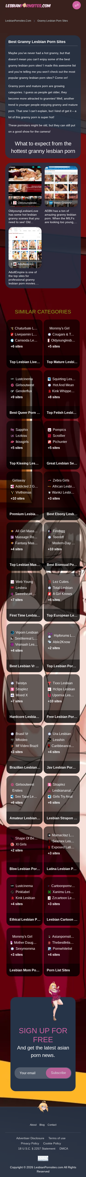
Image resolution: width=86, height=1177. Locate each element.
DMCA (63, 1148)
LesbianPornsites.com (18, 20)
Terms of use (57, 1138)
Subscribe (58, 1073)
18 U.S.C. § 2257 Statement (36, 1148)
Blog (42, 1124)
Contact (52, 1124)
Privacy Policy (30, 1143)
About (33, 1124)
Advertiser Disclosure (30, 1138)
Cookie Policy (52, 1143)
